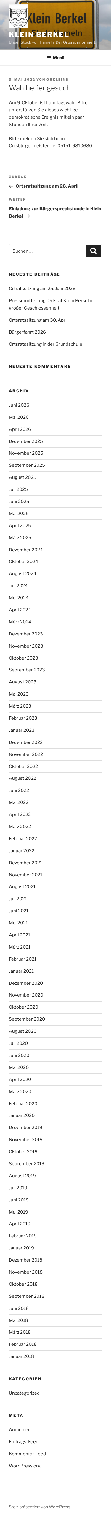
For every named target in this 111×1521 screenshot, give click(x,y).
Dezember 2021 (25, 862)
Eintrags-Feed (23, 1441)
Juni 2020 (19, 1055)
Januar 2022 (21, 850)
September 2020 (27, 1019)
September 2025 (27, 465)
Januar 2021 (21, 971)
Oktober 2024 (23, 561)
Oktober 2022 (23, 766)
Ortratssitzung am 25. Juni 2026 (42, 288)
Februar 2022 (23, 838)
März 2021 (19, 947)
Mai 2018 (18, 1320)
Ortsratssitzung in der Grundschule (45, 344)
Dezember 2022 (26, 742)
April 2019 (19, 1224)
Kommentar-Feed (27, 1454)
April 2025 (20, 525)
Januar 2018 (21, 1356)
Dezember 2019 (25, 1127)
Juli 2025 (18, 489)
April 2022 (20, 814)
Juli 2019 (18, 1188)
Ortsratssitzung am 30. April (38, 320)
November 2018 (26, 1272)
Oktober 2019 (23, 1151)
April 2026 (20, 429)
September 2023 (27, 670)
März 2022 (20, 826)
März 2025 (20, 537)
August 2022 (22, 778)
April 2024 (20, 610)
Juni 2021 (18, 910)
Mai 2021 (18, 923)
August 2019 (22, 1176)
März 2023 (20, 706)
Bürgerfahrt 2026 (27, 332)
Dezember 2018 (25, 1260)
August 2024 (22, 573)
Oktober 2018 (23, 1284)
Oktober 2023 (23, 658)
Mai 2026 (19, 417)
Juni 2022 (19, 790)
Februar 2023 (23, 718)
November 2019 (26, 1139)
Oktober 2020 (23, 1007)
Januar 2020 (22, 1115)
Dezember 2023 (26, 634)
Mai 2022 (18, 802)
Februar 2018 (23, 1344)
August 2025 (22, 477)
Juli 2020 (18, 1043)
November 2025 (26, 453)
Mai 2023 (19, 694)
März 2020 (20, 1091)
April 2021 (19, 935)
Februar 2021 (22, 959)
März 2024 (20, 622)
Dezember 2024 (26, 549)
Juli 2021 (18, 898)
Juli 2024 (18, 585)
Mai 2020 (19, 1067)
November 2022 (26, 754)
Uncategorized (24, 1393)
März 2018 (20, 1332)
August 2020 (22, 1031)
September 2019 (26, 1163)
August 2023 (22, 682)
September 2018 (26, 1296)
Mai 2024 (19, 597)
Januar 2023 (22, 730)
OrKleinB (57, 79)
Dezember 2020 (26, 983)
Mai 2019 (18, 1212)
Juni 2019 (19, 1200)
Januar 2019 (21, 1248)
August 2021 (22, 886)
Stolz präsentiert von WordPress (39, 1506)
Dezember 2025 (26, 441)
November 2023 (26, 646)
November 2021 (25, 875)
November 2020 (26, 995)
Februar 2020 (23, 1103)
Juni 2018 (19, 1308)
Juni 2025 (19, 501)
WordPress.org (25, 1466)
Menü (58, 57)
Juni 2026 (19, 405)
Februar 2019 (23, 1236)
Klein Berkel (39, 34)
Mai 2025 (19, 513)
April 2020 (20, 1079)
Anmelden (20, 1429)
